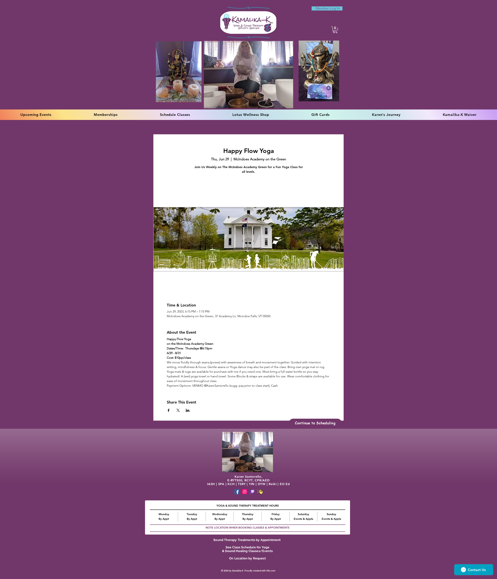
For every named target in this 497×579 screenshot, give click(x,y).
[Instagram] (244, 491)
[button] (335, 29)
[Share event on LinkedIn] (187, 410)
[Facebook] (236, 491)
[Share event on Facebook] (168, 410)
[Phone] (252, 491)
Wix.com (271, 570)
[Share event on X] (178, 410)
